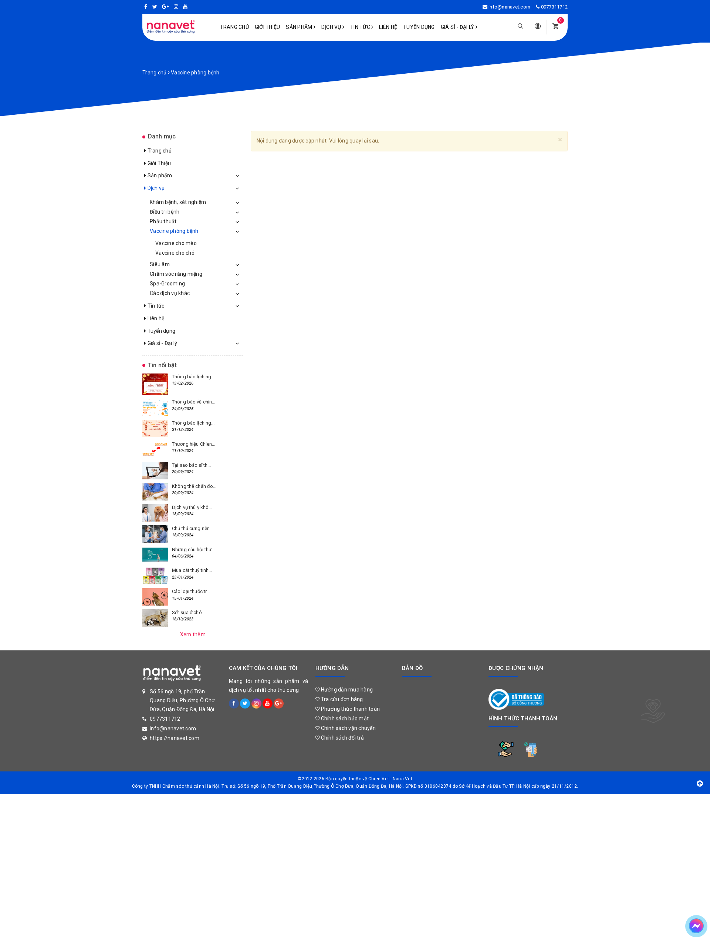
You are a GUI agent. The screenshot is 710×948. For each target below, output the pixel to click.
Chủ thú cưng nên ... (193, 528)
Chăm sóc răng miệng (176, 274)
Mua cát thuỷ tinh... (192, 570)
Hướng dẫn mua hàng (346, 690)
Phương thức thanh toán (350, 709)
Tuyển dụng (419, 27)
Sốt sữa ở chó (187, 612)
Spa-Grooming (167, 284)
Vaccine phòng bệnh (174, 231)
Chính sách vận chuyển (348, 728)
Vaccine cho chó (175, 253)
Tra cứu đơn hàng (341, 699)
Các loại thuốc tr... (191, 591)
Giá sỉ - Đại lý (458, 27)
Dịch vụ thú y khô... (192, 507)
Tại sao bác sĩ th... (191, 465)
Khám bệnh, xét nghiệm (178, 202)
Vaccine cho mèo (176, 243)
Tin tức (360, 27)
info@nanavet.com (509, 7)
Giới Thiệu (267, 27)
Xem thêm (193, 634)
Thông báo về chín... (194, 402)
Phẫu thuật (163, 221)
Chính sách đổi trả (342, 738)
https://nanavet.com (174, 738)
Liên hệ (388, 27)
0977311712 (554, 7)
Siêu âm (160, 264)
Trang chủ (234, 27)
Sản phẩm (299, 27)
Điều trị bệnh (164, 212)
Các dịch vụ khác (170, 293)
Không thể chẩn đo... (194, 486)
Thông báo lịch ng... (193, 376)
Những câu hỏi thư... (193, 549)
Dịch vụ (331, 27)
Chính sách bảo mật (344, 718)
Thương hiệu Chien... (194, 444)
